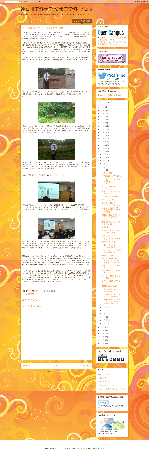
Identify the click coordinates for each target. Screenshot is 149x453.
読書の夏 (105, 227)
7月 (104, 170)
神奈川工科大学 (103, 374)
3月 (104, 317)
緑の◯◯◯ (106, 235)
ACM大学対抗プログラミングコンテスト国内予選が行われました (111, 301)
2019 (103, 129)
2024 (103, 113)
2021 (103, 123)
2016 (103, 139)
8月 (104, 167)
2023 (103, 116)
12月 (105, 154)
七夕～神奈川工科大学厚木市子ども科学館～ (111, 295)
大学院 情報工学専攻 (105, 385)
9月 (104, 164)
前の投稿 (87, 366)
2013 (103, 148)
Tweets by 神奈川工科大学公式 (109, 95)
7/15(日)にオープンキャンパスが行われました (111, 231)
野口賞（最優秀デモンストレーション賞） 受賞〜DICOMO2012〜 (111, 260)
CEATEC (31, 294)
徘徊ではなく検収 (108, 200)
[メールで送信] (45, 291)
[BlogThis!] (47, 291)
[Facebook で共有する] (52, 291)
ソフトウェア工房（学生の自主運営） (112, 389)
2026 (103, 107)
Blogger (102, 448)
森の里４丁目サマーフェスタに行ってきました (111, 204)
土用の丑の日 (107, 173)
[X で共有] (50, 291)
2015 (103, 142)
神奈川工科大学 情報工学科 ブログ (56, 9)
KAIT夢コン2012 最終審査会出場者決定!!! (111, 251)
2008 (103, 337)
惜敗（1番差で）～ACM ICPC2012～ (111, 272)
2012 (103, 151)
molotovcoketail (81, 448)
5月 (104, 310)
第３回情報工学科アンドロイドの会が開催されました (111, 217)
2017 (103, 136)
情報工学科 (102, 378)
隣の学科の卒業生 (108, 242)
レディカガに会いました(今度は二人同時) (111, 277)
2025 (103, 110)
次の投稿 (26, 366)
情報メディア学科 (104, 382)
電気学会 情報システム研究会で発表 (111, 192)
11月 (104, 157)
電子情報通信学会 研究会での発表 (111, 223)
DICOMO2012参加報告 (110, 286)
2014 (103, 145)
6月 (104, 307)
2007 (103, 340)
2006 (103, 343)
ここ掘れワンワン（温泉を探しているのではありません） (111, 181)
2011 (103, 327)
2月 (104, 320)
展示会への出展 (107, 255)
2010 (103, 330)
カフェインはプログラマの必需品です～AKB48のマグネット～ (111, 210)
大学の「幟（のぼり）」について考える (111, 246)
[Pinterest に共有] (54, 291)
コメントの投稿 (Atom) (58, 372)
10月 (105, 161)
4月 (104, 314)
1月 (104, 323)
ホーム (56, 366)
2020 (103, 126)
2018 (103, 132)
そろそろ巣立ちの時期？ (111, 239)
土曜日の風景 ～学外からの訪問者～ (111, 290)
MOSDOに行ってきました (111, 176)
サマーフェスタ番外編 (110, 196)
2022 (103, 120)
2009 (103, 334)
